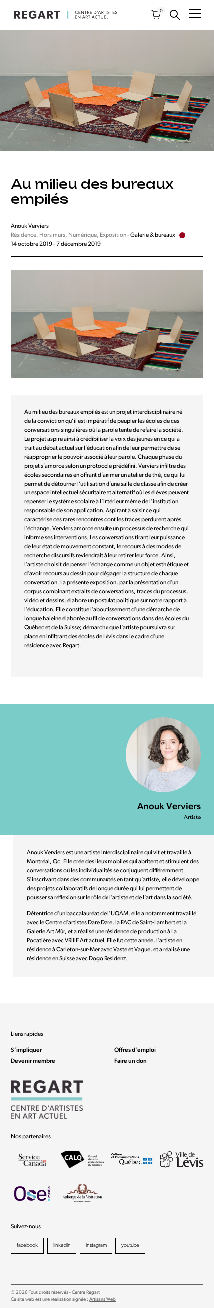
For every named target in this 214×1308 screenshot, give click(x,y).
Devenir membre (33, 1061)
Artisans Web (102, 1299)
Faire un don (130, 1061)
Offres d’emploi (135, 1050)
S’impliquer (26, 1050)
